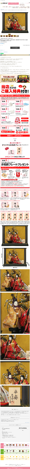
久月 (23, 4)
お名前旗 (28, 6)
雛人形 (10, 6)
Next (28, 445)
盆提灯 (26, 7)
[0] (28, 3)
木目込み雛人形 (23, 6)
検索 (25, 3)
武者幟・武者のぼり (16, 7)
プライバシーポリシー (11, 465)
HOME (1, 9)
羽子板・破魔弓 (5, 6)
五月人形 (14, 6)
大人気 (20, 4)
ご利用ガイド (6, 464)
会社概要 (16, 465)
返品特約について (2, 50)
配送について (23, 464)
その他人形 (21, 7)
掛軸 (28, 7)
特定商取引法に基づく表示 (12, 464)
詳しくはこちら (27, 422)
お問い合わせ (19, 465)
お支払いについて (18, 464)
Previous (4, 445)
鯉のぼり (18, 6)
